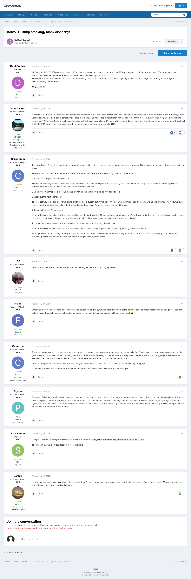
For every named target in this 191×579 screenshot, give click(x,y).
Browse (34, 15)
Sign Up (181, 5)
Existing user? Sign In (160, 6)
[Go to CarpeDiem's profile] (18, 176)
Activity (21, 15)
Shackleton (18, 433)
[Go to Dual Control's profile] (10, 41)
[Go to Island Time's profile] (18, 125)
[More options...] (182, 66)
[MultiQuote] (33, 95)
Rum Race (77, 15)
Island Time (18, 108)
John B (18, 475)
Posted (41, 66)
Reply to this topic (172, 53)
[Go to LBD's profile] (18, 278)
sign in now (68, 525)
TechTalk (34, 43)
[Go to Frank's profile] (18, 320)
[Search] (184, 15)
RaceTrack (48, 15)
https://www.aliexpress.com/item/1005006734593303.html (117, 439)
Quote (40, 95)
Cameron (18, 346)
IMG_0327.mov (38, 86)
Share (158, 41)
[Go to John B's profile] (18, 492)
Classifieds (63, 15)
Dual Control (23, 40)
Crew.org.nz (12, 5)
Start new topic (146, 53)
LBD (18, 261)
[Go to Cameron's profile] (18, 362)
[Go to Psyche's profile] (18, 408)
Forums (9, 15)
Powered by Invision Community (95, 575)
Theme (95, 569)
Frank (17, 303)
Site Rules (91, 15)
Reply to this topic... (31, 539)
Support (104, 15)
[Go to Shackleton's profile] (18, 450)
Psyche (18, 391)
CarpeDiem (18, 159)
